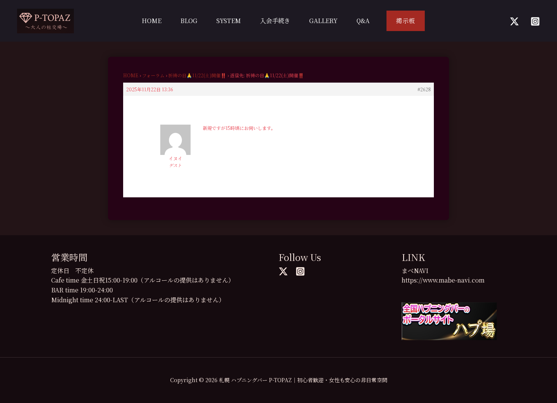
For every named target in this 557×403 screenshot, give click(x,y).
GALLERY (323, 20)
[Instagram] (535, 21)
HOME (151, 20)
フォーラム (153, 75)
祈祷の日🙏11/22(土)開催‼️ (197, 75)
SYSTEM (228, 20)
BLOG (188, 20)
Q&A (363, 20)
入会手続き (275, 20)
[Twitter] (514, 21)
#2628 (424, 89)
